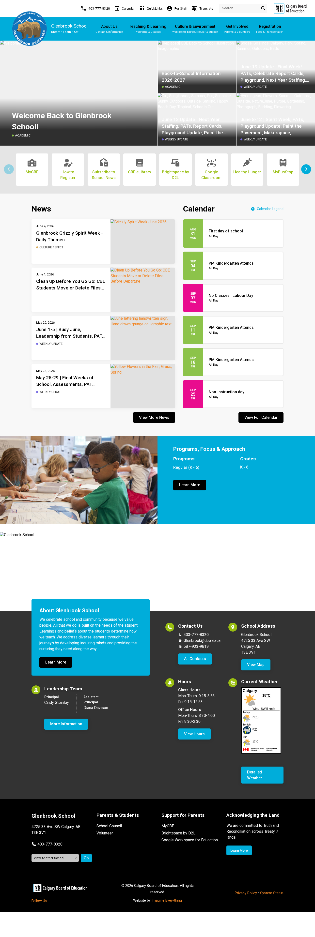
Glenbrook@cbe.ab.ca (202, 640)
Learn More (189, 485)
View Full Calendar (261, 417)
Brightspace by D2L (178, 833)
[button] (306, 169)
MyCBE (167, 826)
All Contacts (195, 658)
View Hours (194, 734)
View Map (256, 664)
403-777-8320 (196, 634)
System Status (272, 893)
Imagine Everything (167, 900)
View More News (154, 417)
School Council (109, 826)
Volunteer (104, 833)
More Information (66, 724)
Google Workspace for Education (189, 840)
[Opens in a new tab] (290, 8)
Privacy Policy (246, 893)
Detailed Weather (254, 775)
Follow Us (39, 901)
